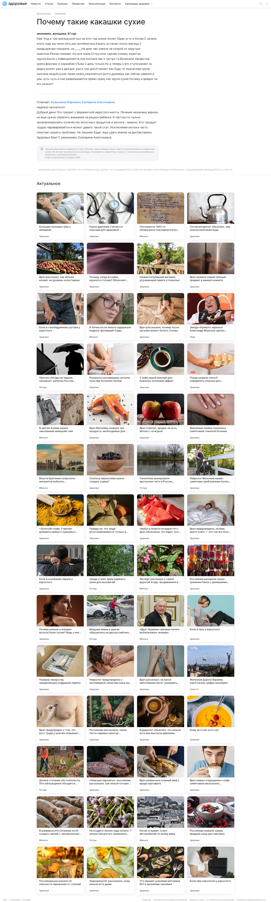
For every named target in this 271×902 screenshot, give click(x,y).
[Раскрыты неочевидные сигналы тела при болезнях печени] (110, 367)
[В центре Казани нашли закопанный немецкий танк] (60, 417)
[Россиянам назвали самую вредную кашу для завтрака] (210, 819)
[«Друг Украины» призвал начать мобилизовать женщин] (160, 618)
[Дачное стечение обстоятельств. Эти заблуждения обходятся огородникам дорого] (60, 769)
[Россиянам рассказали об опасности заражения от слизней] (60, 870)
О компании (14, 900)
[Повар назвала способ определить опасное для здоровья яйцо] (210, 367)
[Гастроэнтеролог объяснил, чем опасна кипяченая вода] (210, 216)
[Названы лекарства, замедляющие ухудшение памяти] (60, 669)
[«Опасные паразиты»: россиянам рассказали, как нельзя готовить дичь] (110, 769)
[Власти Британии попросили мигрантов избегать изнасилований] (60, 467)
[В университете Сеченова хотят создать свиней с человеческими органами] (60, 819)
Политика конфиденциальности (250, 900)
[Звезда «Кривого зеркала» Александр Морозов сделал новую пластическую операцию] (210, 316)
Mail (5, 900)
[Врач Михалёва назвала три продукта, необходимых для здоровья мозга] (110, 417)
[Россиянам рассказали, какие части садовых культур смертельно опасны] (110, 719)
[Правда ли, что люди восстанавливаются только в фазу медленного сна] (110, 518)
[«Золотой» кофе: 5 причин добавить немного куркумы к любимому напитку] (60, 518)
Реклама (27, 900)
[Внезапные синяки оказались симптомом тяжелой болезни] (210, 417)
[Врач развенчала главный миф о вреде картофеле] (160, 769)
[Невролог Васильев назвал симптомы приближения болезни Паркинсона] (210, 467)
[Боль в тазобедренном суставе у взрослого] (60, 316)
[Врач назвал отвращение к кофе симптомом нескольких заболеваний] (210, 769)
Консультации (43, 13)
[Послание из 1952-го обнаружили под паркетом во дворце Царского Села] (160, 216)
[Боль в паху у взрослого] (210, 618)
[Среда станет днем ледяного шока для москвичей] (110, 568)
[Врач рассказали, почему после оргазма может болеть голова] (160, 316)
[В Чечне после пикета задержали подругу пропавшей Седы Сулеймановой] (110, 316)
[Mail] (5, 4)
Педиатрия (60, 13)
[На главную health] (17, 4)
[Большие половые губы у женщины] (60, 216)
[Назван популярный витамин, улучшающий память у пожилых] (160, 266)
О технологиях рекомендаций (220, 900)
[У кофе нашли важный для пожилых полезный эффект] (160, 367)
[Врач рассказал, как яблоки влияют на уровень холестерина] (60, 266)
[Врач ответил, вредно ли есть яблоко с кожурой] (160, 417)
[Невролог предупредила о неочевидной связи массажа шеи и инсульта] (110, 669)
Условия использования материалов (170, 900)
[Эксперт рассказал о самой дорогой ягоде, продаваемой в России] (160, 568)
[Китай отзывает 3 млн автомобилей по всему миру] (160, 819)
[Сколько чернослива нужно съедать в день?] (110, 467)
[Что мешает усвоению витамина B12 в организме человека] (160, 870)
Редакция (146, 900)
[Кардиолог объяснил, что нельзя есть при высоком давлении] (160, 719)
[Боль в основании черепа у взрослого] (60, 568)
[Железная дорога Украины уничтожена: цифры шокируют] (210, 669)
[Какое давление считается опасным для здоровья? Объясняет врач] (110, 216)
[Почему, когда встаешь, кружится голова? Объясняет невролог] (110, 266)
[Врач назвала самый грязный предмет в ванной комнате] (210, 266)
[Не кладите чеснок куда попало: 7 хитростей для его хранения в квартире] (110, 819)
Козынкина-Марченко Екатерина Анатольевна (83, 102)
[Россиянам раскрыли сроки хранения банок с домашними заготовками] (210, 568)
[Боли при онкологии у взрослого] (210, 870)
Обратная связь (197, 900)
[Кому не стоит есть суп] (210, 719)
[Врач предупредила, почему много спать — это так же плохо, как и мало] (210, 518)
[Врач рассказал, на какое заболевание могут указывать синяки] (160, 669)
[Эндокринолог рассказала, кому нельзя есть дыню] (110, 870)
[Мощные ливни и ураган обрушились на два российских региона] (110, 618)
